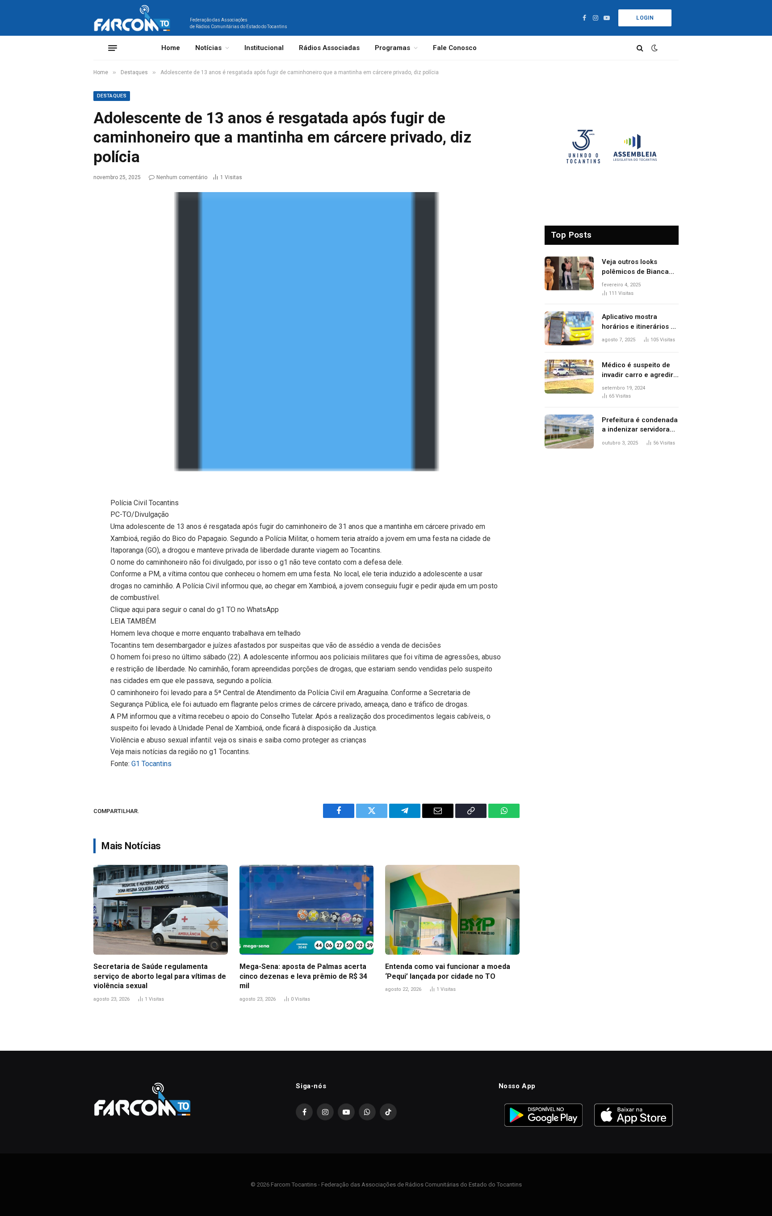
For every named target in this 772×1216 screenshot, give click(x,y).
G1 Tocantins (151, 763)
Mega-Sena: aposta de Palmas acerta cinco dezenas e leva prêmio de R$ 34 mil (303, 976)
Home (170, 48)
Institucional (264, 48)
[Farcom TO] (133, 18)
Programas (392, 48)
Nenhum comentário (181, 177)
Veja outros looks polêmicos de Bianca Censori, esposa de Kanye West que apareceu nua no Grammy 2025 (635, 267)
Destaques (111, 96)
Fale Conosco (455, 48)
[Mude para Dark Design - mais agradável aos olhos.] (653, 47)
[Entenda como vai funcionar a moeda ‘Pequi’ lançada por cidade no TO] (452, 909)
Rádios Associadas (329, 48)
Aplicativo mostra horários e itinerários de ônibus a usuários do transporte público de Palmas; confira (640, 322)
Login (645, 18)
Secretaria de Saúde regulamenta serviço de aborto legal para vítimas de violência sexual (159, 976)
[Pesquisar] (640, 48)
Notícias (208, 48)
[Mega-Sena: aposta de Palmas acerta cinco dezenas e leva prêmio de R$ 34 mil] (306, 909)
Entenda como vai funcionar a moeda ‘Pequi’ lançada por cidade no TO (447, 971)
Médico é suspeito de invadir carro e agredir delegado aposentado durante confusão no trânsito (637, 370)
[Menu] (112, 47)
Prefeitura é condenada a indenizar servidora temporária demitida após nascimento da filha (640, 425)
